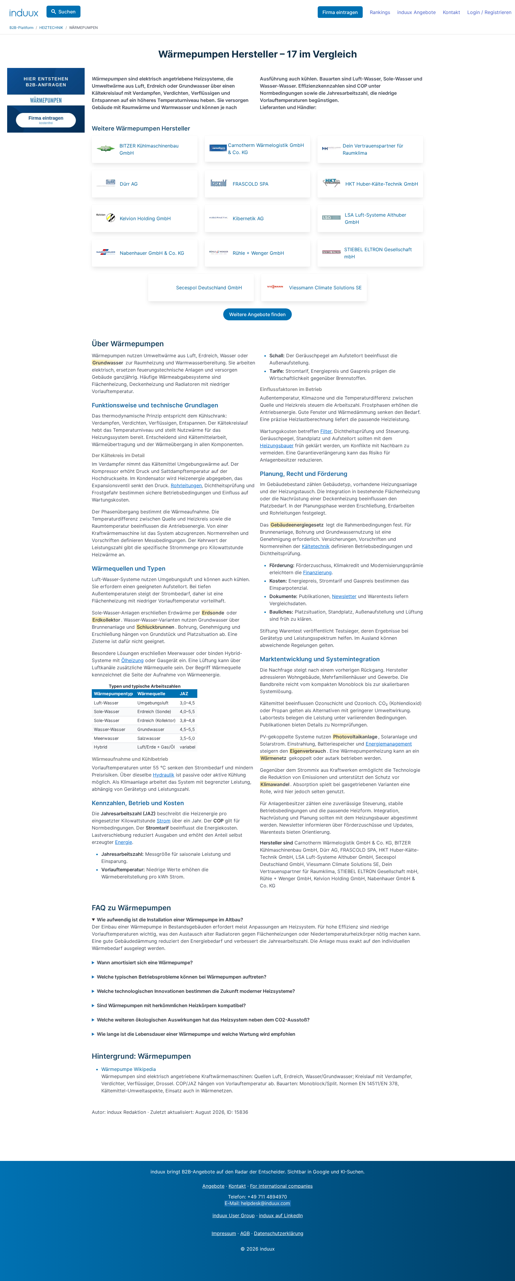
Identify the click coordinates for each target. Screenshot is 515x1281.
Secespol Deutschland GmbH (209, 288)
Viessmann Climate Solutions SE (325, 288)
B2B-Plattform (21, 27)
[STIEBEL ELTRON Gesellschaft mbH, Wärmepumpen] (332, 253)
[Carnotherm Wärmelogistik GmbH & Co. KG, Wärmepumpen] (218, 148)
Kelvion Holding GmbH (145, 218)
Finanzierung (317, 572)
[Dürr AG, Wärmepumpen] (107, 184)
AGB (245, 1233)
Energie (123, 842)
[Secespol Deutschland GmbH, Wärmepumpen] (164, 287)
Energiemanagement (389, 744)
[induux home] (23, 11)
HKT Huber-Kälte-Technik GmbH (381, 184)
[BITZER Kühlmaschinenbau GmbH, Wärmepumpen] (107, 149)
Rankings (380, 12)
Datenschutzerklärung (278, 1233)
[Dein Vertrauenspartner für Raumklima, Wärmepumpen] (332, 149)
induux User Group (233, 1215)
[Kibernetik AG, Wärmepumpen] (220, 218)
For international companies (281, 1186)
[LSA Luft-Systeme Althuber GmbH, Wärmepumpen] (333, 218)
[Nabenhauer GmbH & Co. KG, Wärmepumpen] (107, 253)
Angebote (213, 1186)
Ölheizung (132, 660)
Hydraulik (163, 775)
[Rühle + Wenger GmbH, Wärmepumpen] (220, 253)
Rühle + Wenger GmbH (258, 253)
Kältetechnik (316, 546)
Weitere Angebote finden (257, 314)
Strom (163, 821)
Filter (325, 431)
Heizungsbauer (277, 445)
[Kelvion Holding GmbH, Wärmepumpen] (107, 218)
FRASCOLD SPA (251, 184)
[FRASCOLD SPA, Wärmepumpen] (220, 184)
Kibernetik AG (248, 218)
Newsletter (344, 596)
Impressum (224, 1233)
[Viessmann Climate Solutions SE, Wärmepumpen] (277, 287)
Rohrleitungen (186, 485)
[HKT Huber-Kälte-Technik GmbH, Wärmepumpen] (333, 184)
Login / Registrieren (489, 12)
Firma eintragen (340, 12)
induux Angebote (416, 12)
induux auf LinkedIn (281, 1215)
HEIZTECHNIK (51, 27)
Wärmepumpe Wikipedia (128, 1069)
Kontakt (451, 12)
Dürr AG (129, 184)
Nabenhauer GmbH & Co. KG (152, 253)
